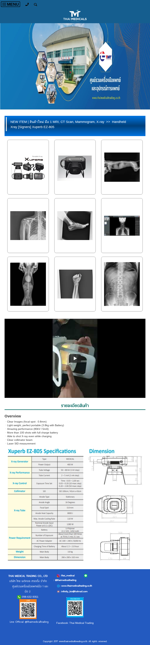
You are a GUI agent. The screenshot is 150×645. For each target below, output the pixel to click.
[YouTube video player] (75, 358)
